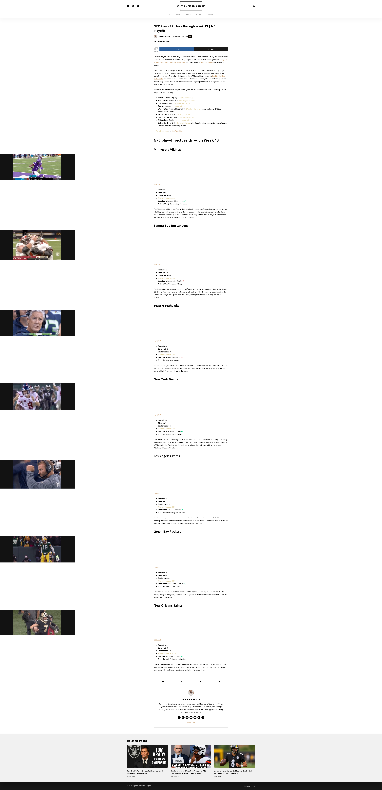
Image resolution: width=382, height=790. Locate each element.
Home (169, 15)
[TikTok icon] (202, 717)
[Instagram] (138, 6)
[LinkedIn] (219, 681)
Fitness (210, 15)
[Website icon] (187, 717)
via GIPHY (157, 184)
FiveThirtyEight (177, 131)
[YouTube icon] (198, 717)
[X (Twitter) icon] (191, 717)
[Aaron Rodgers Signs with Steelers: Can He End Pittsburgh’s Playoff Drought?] (234, 756)
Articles (188, 15)
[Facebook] (128, 6)
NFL (190, 36)
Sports (198, 15)
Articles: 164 (191, 722)
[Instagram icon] (194, 717)
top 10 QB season (207, 62)
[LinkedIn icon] (183, 717)
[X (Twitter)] (133, 6)
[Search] (254, 6)
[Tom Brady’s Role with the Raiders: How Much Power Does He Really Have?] (147, 756)
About (178, 15)
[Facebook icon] (179, 717)
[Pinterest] (200, 681)
